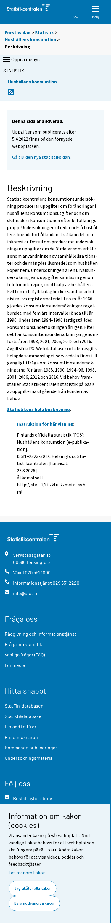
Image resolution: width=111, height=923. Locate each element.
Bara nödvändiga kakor (34, 903)
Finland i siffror (20, 726)
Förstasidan (17, 32)
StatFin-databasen (24, 705)
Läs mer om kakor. (27, 873)
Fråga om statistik (23, 644)
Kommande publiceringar (31, 747)
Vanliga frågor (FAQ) (25, 654)
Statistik (44, 32)
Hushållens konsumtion (30, 39)
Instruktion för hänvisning (45, 424)
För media (15, 665)
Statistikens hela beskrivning (38, 409)
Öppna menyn (25, 59)
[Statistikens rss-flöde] (11, 93)
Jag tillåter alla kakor (32, 888)
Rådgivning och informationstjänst (40, 634)
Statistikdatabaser (24, 716)
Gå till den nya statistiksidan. (41, 157)
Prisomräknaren (21, 737)
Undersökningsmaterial (29, 758)
